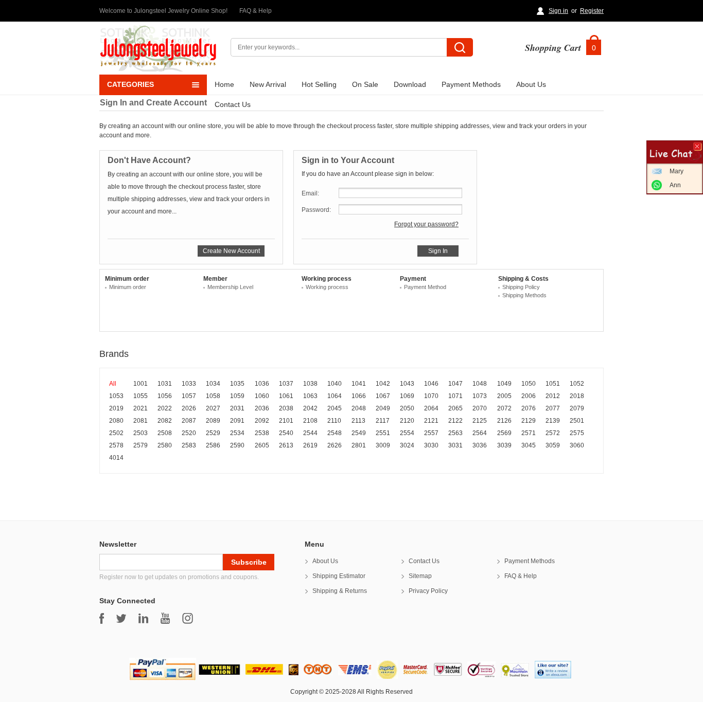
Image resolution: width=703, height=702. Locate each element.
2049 (383, 408)
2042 (310, 408)
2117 (383, 420)
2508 (164, 433)
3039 (504, 445)
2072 (504, 408)
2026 (189, 408)
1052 (577, 383)
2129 (528, 420)
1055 (140, 396)
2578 (116, 445)
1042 (383, 383)
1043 (407, 383)
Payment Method (425, 287)
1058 (213, 396)
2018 (577, 396)
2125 (479, 420)
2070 (479, 408)
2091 (237, 420)
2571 (528, 433)
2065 (455, 408)
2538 (262, 433)
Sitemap (420, 576)
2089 (213, 420)
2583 (189, 445)
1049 (504, 383)
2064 (431, 408)
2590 (237, 445)
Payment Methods (471, 84)
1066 (358, 396)
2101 (286, 420)
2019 (116, 408)
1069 (407, 396)
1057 (189, 396)
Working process (327, 287)
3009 (383, 445)
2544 (310, 433)
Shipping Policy (521, 287)
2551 (383, 433)
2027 (213, 408)
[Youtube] (165, 618)
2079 (577, 408)
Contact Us (233, 104)
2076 (528, 408)
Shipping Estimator (338, 576)
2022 (164, 408)
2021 (140, 408)
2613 (286, 445)
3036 (479, 445)
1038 (310, 383)
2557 (431, 433)
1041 (358, 383)
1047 (455, 383)
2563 (455, 433)
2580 (164, 445)
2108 (310, 420)
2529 (213, 433)
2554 (407, 433)
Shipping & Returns (339, 591)
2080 (116, 420)
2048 (358, 408)
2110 (334, 420)
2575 (577, 433)
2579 (140, 445)
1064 (334, 396)
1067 (383, 396)
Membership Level (230, 287)
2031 (237, 408)
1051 (553, 383)
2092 (262, 420)
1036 (262, 383)
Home (224, 84)
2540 (286, 433)
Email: (310, 193)
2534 (237, 433)
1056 (164, 396)
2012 (553, 396)
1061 (286, 396)
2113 (358, 420)
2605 (262, 445)
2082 (164, 420)
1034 (213, 383)
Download (410, 84)
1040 (334, 383)
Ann (675, 185)
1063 (310, 396)
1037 (286, 383)
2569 (504, 433)
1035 (237, 383)
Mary (676, 171)
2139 (553, 420)
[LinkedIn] (143, 618)
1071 (455, 396)
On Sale (365, 84)
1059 (237, 396)
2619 (310, 445)
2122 (455, 420)
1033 (189, 383)
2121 (431, 420)
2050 (407, 408)
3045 (528, 445)
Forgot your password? (426, 224)
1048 (479, 383)
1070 (431, 396)
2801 (358, 445)
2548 (334, 433)
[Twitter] (121, 618)
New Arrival (268, 84)
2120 (407, 420)
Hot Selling (319, 84)
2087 (189, 420)
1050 (528, 383)
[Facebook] (101, 618)
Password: (316, 209)
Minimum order (127, 287)
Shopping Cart (553, 47)
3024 (407, 445)
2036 (262, 408)
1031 (164, 383)
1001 (140, 383)
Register (592, 10)
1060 (262, 396)
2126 (504, 420)
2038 (286, 408)
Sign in (558, 10)
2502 (116, 433)
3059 (553, 445)
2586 (213, 445)
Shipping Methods (524, 295)
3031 (455, 445)
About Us (531, 84)
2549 (358, 433)
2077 (553, 408)
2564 (479, 433)
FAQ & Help (255, 10)
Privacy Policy (428, 591)
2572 (553, 433)
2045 (334, 408)
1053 (116, 396)
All (112, 383)
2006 (528, 396)
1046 (431, 383)
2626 (334, 445)
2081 (140, 420)
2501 (577, 420)
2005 (504, 396)
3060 (577, 445)
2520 (189, 433)
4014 (116, 457)
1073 (479, 396)
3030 (431, 445)
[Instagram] (187, 618)
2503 (140, 433)
